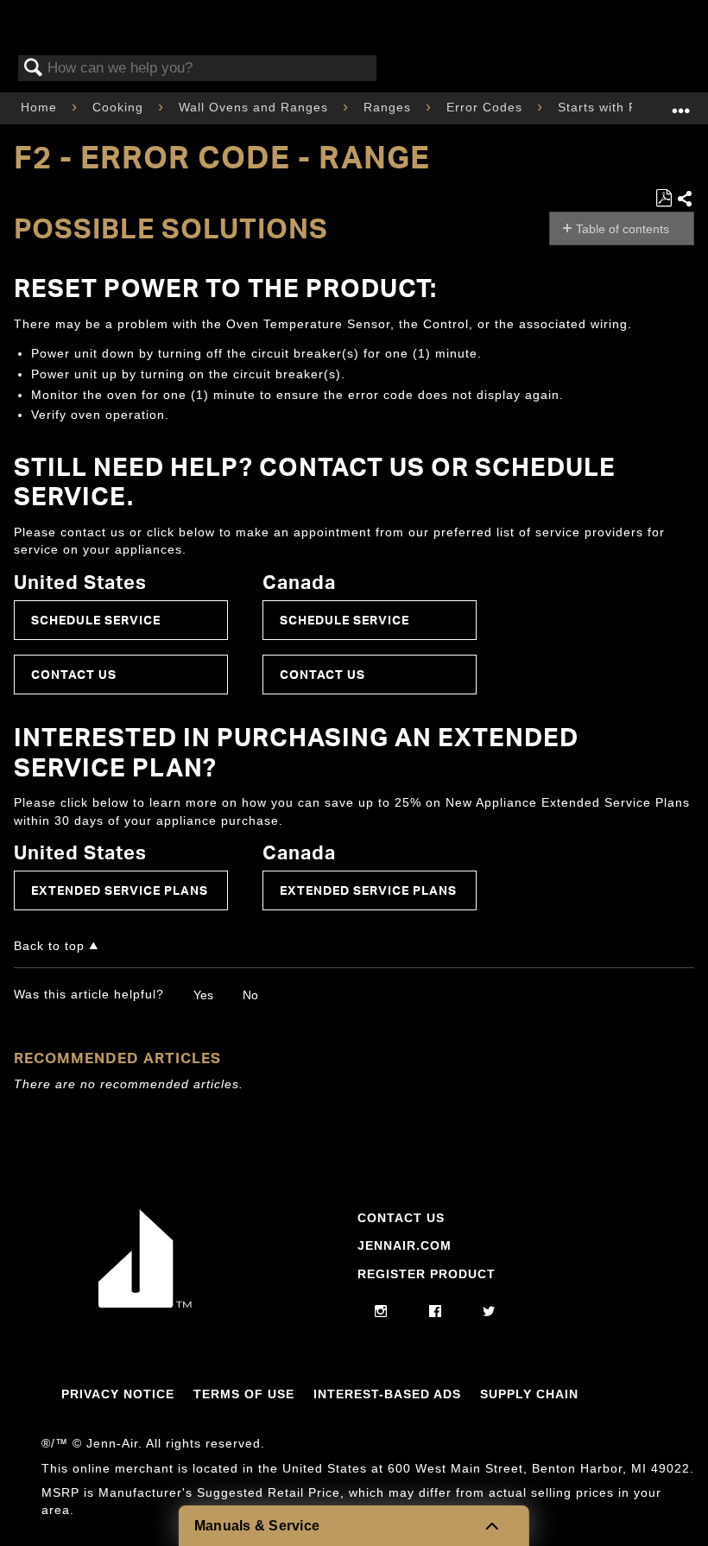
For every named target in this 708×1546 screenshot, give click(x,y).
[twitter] (489, 1311)
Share (685, 199)
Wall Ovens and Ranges (255, 107)
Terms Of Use (243, 1394)
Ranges (389, 107)
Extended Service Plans (119, 890)
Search (33, 68)
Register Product (426, 1274)
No (250, 995)
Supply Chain (529, 1394)
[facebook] (436, 1311)
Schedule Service (96, 619)
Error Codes (486, 107)
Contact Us (74, 674)
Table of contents (622, 229)
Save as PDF (663, 198)
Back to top (49, 946)
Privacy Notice (117, 1394)
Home (41, 107)
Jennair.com (404, 1245)
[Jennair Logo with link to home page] (145, 1303)
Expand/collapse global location (681, 103)
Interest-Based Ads (387, 1394)
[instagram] (381, 1311)
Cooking (120, 107)
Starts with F (600, 107)
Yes (203, 995)
